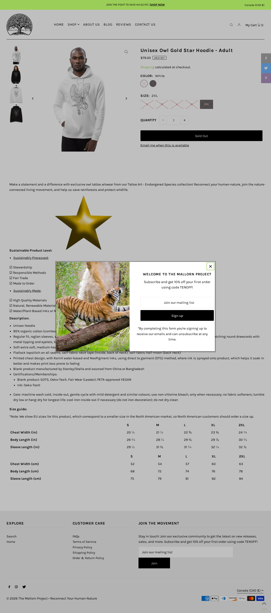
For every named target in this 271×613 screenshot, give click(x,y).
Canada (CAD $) (254, 5)
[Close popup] (210, 266)
